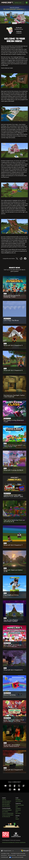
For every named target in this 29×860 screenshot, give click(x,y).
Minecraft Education (6, 806)
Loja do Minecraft (19, 801)
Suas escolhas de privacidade (17, 857)
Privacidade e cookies (5, 853)
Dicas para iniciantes (20, 805)
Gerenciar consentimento (20, 842)
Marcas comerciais (12, 855)
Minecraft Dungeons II (6, 801)
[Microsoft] (25, 850)
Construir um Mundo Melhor (7, 815)
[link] (5, 785)
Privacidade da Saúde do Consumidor (18, 853)
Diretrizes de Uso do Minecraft (8, 842)
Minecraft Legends (6, 804)
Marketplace (18, 799)
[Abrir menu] (26, 2)
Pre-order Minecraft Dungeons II (13, 9)
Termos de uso (4, 855)
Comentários (18, 808)
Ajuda (17, 806)
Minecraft (4, 799)
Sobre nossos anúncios (21, 855)
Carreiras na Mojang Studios (7, 813)
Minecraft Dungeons (6, 802)
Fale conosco (18, 813)
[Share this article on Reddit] (21, 258)
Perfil (17, 817)
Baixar (17, 811)
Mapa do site (18, 810)
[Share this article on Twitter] (17, 258)
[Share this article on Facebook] (25, 258)
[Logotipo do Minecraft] (7, 3)
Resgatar (17, 819)
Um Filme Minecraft (6, 816)
